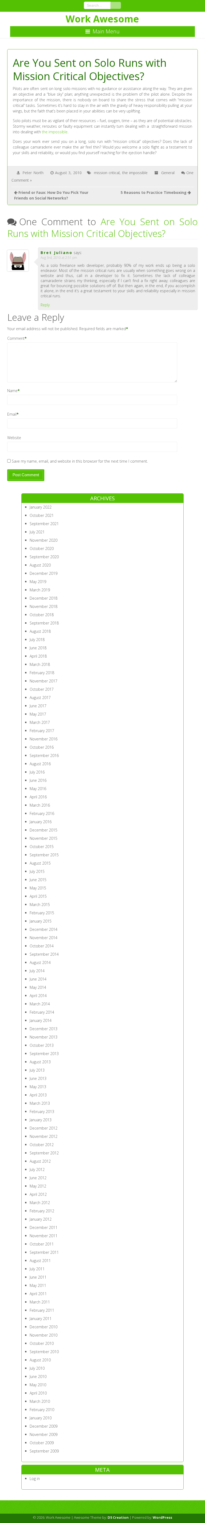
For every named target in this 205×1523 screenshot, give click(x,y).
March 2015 (40, 904)
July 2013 (37, 1070)
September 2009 (44, 1451)
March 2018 (40, 664)
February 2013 (42, 1111)
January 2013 (41, 1119)
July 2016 (37, 772)
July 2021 (37, 531)
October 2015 (42, 846)
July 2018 (37, 639)
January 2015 (41, 921)
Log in (35, 1478)
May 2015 (38, 888)
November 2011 (43, 1235)
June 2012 (38, 1177)
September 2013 (44, 1053)
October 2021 (42, 515)
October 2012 (42, 1144)
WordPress (162, 1517)
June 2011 (38, 1277)
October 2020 (42, 548)
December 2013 (43, 1028)
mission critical (107, 172)
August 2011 (40, 1260)
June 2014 (38, 979)
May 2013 (38, 1086)
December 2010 (43, 1326)
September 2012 (44, 1152)
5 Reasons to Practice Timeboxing (154, 192)
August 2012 (40, 1161)
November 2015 (43, 838)
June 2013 (38, 1078)
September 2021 (44, 523)
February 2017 (42, 730)
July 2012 (37, 1169)
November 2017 (43, 681)
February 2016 (42, 813)
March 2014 (40, 1003)
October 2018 (42, 614)
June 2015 (38, 879)
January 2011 (41, 1318)
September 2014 (44, 954)
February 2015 (42, 912)
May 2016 (38, 788)
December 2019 (43, 573)
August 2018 (40, 631)
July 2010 (37, 1368)
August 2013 (40, 1061)
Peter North (33, 172)
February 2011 (42, 1310)
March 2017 (40, 722)
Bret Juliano (57, 252)
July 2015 (37, 871)
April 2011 (38, 1293)
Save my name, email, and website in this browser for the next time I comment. (80, 461)
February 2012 (42, 1210)
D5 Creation (118, 1517)
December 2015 (43, 830)
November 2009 (43, 1434)
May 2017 (38, 714)
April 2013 (38, 1095)
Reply (45, 304)
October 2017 (42, 689)
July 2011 (37, 1268)
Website (14, 437)
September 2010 (44, 1351)
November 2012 (43, 1136)
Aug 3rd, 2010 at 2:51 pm (59, 257)
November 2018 (43, 606)
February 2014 (42, 1012)
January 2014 (41, 1020)
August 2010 (40, 1359)
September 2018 (44, 623)
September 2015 (44, 854)
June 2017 (38, 705)
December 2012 (43, 1128)
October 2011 (42, 1244)
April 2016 (38, 796)
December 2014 (43, 929)
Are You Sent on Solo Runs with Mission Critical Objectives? (102, 227)
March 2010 (40, 1401)
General (168, 172)
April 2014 (38, 995)
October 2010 (42, 1343)
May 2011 (38, 1285)
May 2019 (38, 581)
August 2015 (40, 863)
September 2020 (44, 556)
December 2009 (43, 1426)
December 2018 (43, 598)
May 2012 (38, 1186)
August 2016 (40, 763)
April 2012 (38, 1194)
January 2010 (41, 1417)
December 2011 (43, 1227)
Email (12, 414)
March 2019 (40, 589)
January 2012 (41, 1219)
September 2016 (44, 755)
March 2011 (40, 1302)
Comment (16, 338)
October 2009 (42, 1442)
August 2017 (40, 697)
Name (12, 390)
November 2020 (43, 540)
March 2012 (40, 1202)
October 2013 (42, 1045)
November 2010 (43, 1335)
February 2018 (42, 672)
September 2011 (44, 1252)
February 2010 (42, 1409)
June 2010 (38, 1376)
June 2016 (38, 780)
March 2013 (40, 1103)
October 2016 (42, 747)
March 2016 (40, 805)
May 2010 (38, 1384)
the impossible (55, 131)
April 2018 (38, 656)
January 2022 (41, 507)
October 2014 (42, 945)
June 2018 (38, 647)
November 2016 (43, 738)
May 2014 (38, 987)
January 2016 (41, 821)
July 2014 (37, 970)
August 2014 (40, 962)
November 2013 (43, 1037)
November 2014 (43, 937)
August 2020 (40, 565)
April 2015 (38, 896)
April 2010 (38, 1393)
